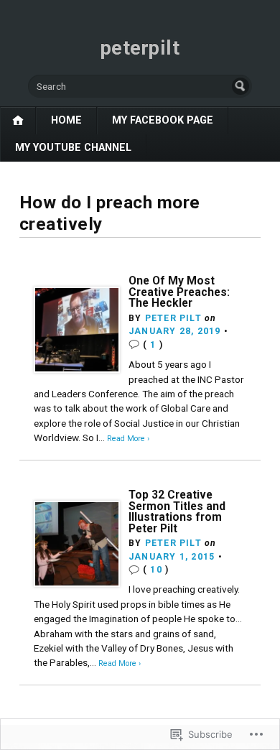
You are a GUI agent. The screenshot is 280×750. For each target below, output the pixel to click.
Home (66, 120)
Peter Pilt (173, 318)
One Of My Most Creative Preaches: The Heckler (179, 292)
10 (156, 570)
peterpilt (140, 48)
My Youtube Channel (73, 148)
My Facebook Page (162, 120)
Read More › (128, 438)
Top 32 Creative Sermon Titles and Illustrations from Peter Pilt (177, 511)
